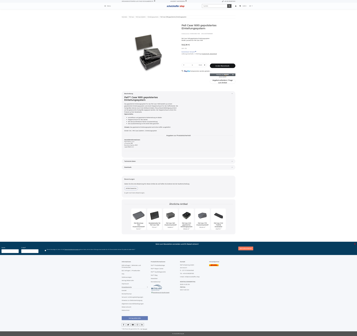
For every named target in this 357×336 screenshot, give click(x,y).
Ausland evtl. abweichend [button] (209, 54)
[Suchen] (229, 6)
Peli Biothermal (155, 282)
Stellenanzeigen (127, 277)
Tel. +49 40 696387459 (187, 273)
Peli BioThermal (127, 294)
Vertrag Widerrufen (128, 280)
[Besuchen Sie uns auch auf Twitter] (128, 324)
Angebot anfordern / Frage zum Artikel (223, 81)
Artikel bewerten (131, 188)
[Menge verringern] (184, 65)
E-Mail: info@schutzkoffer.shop (190, 277)
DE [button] (250, 6)
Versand (145, 329)
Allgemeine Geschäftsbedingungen (133, 304)
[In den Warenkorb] (123, 23)
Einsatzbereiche (127, 287)
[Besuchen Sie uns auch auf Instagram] (137, 324)
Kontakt (124, 290)
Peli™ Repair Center (157, 268)
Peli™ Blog (154, 275)
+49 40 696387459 (229, 1)
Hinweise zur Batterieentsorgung (132, 300)
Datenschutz (126, 310)
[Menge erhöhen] (205, 65)
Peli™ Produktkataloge (158, 265)
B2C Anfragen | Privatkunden (131, 270)
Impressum (125, 284)
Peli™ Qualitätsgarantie (158, 272)
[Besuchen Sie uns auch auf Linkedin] (142, 324)
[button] (236, 6)
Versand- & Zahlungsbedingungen (132, 297)
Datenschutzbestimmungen (71, 249)
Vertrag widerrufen (135, 318)
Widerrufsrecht (126, 307)
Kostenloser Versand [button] (188, 52)
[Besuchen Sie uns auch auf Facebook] (124, 324)
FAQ (123, 274)
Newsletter (154, 278)
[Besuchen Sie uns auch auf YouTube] (133, 324)
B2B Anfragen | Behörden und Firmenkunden (131, 266)
